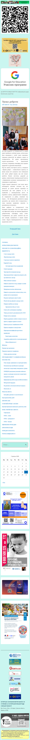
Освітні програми (8, 269)
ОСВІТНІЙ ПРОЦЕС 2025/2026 (10, 403)
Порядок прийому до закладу (11, 304)
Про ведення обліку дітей (8, 397)
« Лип (3, 482)
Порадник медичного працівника (10, 351)
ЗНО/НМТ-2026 (6, 400)
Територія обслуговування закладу (12, 272)
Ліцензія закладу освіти (9, 257)
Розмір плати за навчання (10, 316)
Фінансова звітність (7, 391)
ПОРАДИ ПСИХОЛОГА (8, 430)
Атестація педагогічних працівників (14, 266)
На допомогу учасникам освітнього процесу (14, 385)
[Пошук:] (15, 444)
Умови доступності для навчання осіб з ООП (15, 313)
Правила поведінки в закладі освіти (12, 327)
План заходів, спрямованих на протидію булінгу (15, 362)
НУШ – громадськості (9, 418)
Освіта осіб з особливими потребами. (13, 310)
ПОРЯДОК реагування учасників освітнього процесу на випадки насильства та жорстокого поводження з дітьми (15, 374)
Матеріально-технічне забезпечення (12, 289)
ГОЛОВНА (5, 242)
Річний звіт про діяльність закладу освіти (13, 301)
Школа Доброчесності (10, 342)
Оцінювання (7, 412)
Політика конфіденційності (8, 433)
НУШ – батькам (8, 421)
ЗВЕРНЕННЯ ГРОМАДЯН (9, 424)
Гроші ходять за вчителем (11, 336)
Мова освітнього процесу (10, 280)
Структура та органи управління (12, 260)
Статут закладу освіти (9, 254)
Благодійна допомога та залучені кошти (13, 394)
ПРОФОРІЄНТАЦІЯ (7, 427)
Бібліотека (4, 345)
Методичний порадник (9, 382)
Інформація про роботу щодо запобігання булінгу (16, 379)
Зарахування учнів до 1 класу (12, 307)
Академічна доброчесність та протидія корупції (15, 339)
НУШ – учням (7, 415)
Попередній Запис (15, 229)
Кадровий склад (8, 263)
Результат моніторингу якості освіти (12, 298)
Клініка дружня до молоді (10, 354)
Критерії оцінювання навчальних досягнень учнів (14, 406)
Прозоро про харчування (8, 348)
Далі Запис (15, 234)
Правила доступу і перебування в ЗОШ (13, 324)
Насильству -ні (7, 388)
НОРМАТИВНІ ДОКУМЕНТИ (10, 245)
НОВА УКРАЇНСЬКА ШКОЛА (10, 409)
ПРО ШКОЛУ (5, 104)
